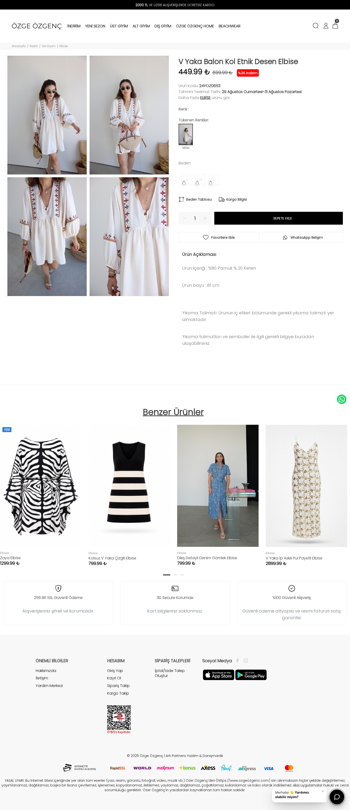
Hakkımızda (46, 670)
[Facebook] (238, 661)
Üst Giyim (48, 46)
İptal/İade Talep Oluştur (170, 673)
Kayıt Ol (114, 678)
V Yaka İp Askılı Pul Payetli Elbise (294, 558)
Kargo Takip (118, 693)
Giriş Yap (115, 670)
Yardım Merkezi (49, 685)
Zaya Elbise (10, 558)
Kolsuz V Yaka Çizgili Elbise (112, 558)
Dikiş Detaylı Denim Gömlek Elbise (207, 558)
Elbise (64, 46)
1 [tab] (166, 574)
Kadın (34, 46)
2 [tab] (175, 574)
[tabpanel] (129, 490)
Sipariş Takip (118, 685)
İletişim (42, 678)
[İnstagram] (244, 661)
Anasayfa (19, 46)
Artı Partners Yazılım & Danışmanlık (194, 755)
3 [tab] (182, 574)
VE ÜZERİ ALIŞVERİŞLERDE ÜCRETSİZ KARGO (175, 5)
